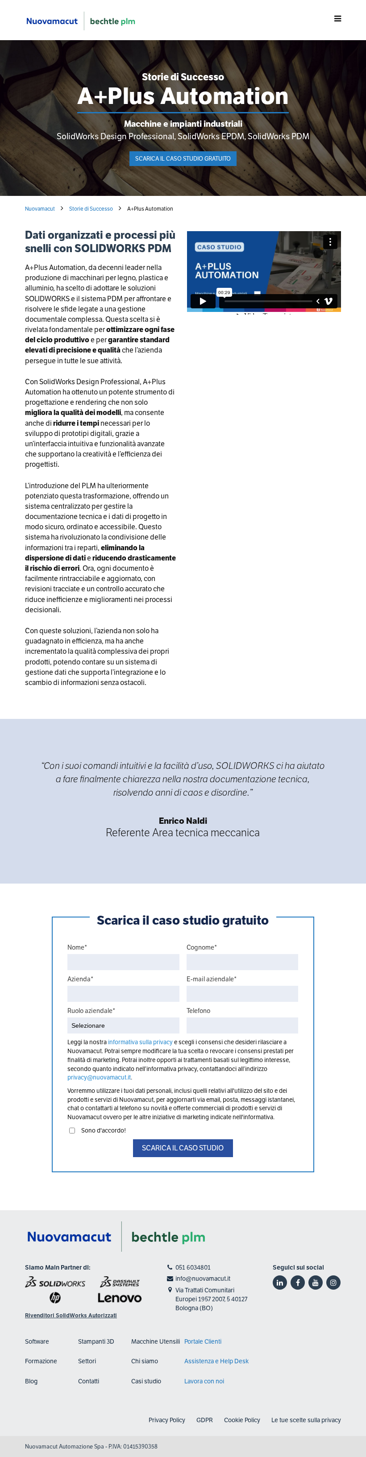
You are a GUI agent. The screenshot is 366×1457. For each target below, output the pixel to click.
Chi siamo (144, 1361)
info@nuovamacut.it (202, 1278)
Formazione (41, 1361)
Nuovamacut (40, 208)
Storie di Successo (91, 208)
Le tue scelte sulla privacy (306, 1420)
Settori (87, 1361)
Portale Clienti (202, 1341)
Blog (31, 1381)
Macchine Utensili (155, 1341)
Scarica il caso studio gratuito (183, 158)
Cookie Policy (242, 1420)
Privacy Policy (167, 1420)
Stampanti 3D (96, 1341)
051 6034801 (193, 1267)
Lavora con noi (204, 1381)
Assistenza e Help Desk (216, 1361)
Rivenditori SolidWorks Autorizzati (71, 1315)
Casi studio (146, 1381)
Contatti (88, 1381)
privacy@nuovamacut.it (99, 1077)
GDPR (204, 1420)
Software (37, 1341)
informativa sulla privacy (141, 1042)
